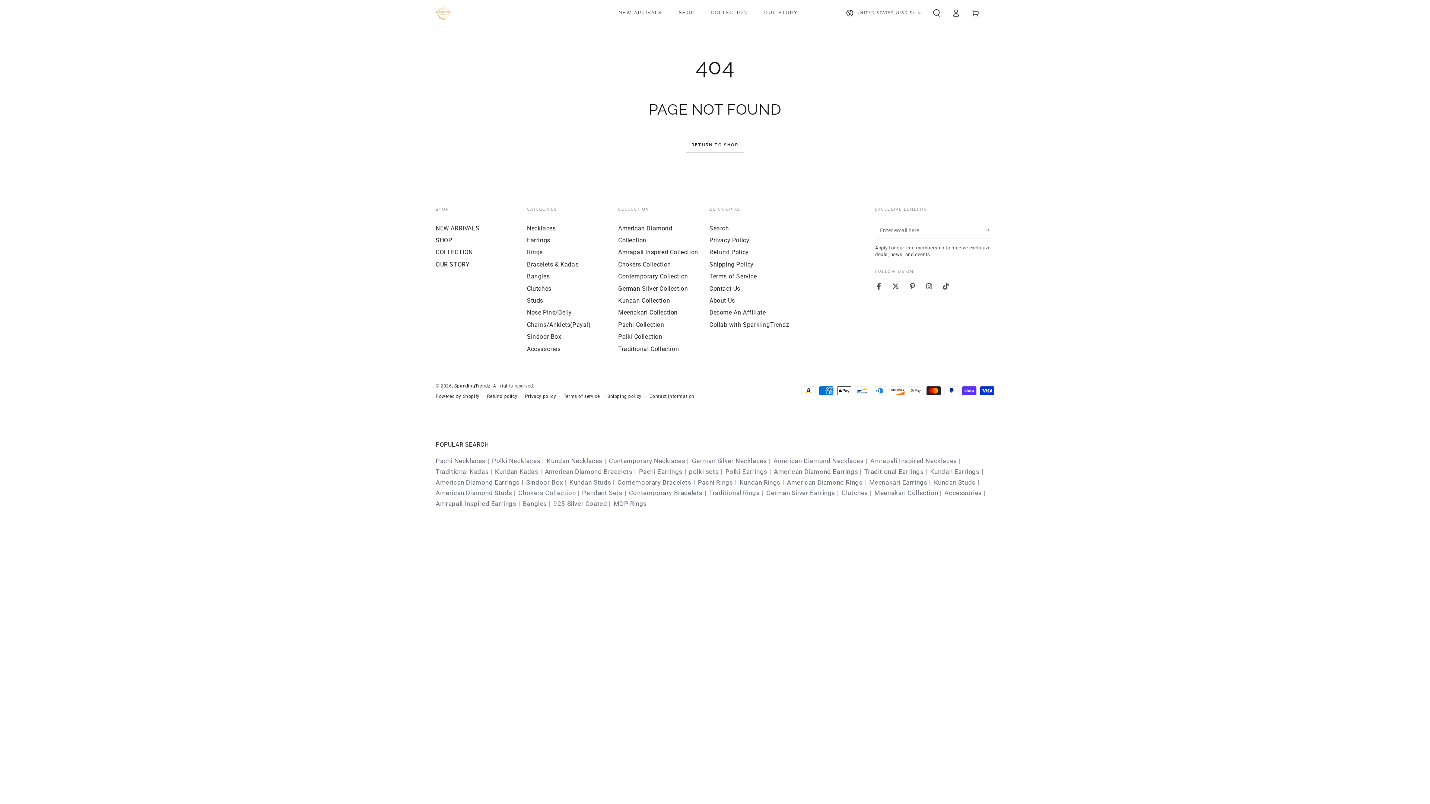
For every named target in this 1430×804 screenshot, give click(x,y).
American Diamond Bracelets (589, 471)
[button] (936, 13)
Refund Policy (729, 252)
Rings (535, 252)
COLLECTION (454, 252)
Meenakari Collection (648, 312)
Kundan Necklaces (575, 461)
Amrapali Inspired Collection (658, 252)
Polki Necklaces (516, 461)
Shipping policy (624, 396)
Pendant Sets (602, 493)
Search (719, 228)
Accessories (544, 348)
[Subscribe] (990, 230)
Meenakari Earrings (898, 482)
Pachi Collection (641, 324)
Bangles (538, 276)
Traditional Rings (734, 493)
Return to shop (715, 145)
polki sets (704, 471)
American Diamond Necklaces (818, 461)
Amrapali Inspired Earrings (476, 503)
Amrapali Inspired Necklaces (913, 461)
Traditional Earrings (894, 471)
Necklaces (541, 228)
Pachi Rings (715, 482)
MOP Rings (630, 503)
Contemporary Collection (653, 276)
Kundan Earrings (955, 471)
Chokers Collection (644, 264)
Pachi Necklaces (461, 461)
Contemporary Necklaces (647, 461)
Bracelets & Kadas (552, 264)
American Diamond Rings (824, 482)
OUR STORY (453, 264)
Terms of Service (733, 276)
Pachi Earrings (661, 471)
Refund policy (502, 396)
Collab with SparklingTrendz (749, 324)
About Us (722, 300)
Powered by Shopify (458, 396)
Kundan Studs (590, 482)
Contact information (672, 396)
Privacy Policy (729, 240)
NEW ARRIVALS (457, 228)
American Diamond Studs (474, 493)
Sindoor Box (544, 336)
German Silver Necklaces (729, 461)
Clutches (539, 288)
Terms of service (582, 396)
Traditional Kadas (462, 471)
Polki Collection (640, 336)
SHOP (444, 240)
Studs (535, 300)
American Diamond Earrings (816, 471)
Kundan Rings (760, 482)
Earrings (538, 240)
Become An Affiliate (737, 312)
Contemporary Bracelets (654, 482)
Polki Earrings (746, 471)
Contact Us (724, 288)
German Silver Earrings (800, 493)
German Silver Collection (653, 288)
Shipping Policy (731, 264)
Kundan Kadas (516, 471)
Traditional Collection (648, 348)
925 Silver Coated (580, 503)
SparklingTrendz (472, 386)
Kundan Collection (644, 300)
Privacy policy (540, 396)
